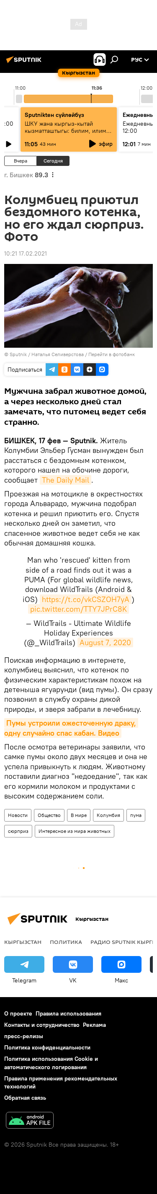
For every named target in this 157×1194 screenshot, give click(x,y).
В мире (79, 815)
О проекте (18, 1013)
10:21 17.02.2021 (25, 253)
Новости (18, 815)
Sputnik (18, 354)
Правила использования (68, 1013)
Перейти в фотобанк (111, 354)
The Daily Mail (65, 480)
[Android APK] (29, 1121)
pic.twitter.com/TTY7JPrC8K (78, 609)
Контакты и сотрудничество (42, 1025)
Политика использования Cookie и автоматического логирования (51, 1062)
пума (136, 815)
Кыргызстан (22, 942)
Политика (66, 942)
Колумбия (108, 815)
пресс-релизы (23, 1036)
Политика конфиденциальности (47, 1047)
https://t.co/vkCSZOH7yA (85, 599)
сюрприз (18, 831)
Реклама (94, 1025)
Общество (49, 815)
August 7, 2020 (105, 642)
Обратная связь (25, 1097)
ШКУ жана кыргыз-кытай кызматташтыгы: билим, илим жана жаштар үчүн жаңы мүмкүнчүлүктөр (65, 134)
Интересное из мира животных (75, 831)
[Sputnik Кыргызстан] (25, 63)
